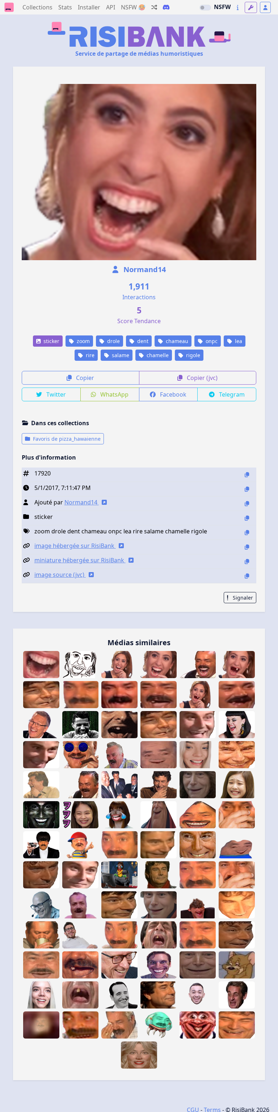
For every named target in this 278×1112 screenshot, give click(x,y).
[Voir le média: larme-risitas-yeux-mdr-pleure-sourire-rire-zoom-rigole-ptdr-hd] (198, 874)
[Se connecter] (265, 7)
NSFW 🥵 (133, 7)
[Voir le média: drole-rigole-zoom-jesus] (237, 934)
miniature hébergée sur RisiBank (80, 560)
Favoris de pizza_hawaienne (66, 438)
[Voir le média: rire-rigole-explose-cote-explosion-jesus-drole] (41, 784)
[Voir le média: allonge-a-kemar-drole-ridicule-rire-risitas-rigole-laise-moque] (80, 934)
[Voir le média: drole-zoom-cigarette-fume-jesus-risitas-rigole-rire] (158, 724)
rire (89, 355)
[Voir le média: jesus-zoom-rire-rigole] (237, 1025)
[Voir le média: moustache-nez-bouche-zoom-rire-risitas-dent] (80, 964)
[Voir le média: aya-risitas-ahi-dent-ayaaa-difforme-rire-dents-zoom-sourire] (80, 1025)
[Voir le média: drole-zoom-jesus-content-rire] (237, 754)
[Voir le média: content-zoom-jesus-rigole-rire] (80, 874)
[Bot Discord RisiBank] (166, 7)
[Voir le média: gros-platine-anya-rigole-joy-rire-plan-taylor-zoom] (41, 995)
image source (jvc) (60, 575)
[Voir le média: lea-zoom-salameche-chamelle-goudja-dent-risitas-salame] (237, 664)
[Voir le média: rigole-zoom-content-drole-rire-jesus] (198, 724)
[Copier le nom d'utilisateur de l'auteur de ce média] (246, 503)
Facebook (172, 394)
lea (237, 341)
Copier (84, 378)
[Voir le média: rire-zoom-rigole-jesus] (158, 844)
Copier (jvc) (201, 378)
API (110, 7)
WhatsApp (114, 394)
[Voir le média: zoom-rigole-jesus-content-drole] (41, 874)
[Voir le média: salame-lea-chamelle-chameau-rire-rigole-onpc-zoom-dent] (158, 664)
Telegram (231, 394)
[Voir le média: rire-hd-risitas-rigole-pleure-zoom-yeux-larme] (198, 934)
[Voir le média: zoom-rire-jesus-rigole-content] (119, 904)
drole (113, 341)
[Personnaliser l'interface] (251, 7)
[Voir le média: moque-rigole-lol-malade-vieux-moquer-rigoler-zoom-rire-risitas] (158, 754)
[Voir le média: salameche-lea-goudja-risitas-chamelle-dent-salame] (198, 694)
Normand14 (144, 269)
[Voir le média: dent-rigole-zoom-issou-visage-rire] (158, 694)
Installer (89, 7)
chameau (176, 341)
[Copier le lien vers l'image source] (246, 576)
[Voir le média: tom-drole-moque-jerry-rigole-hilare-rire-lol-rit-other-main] (237, 964)
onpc (211, 341)
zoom (82, 341)
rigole (192, 355)
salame (119, 355)
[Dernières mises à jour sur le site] (237, 7)
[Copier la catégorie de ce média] (246, 518)
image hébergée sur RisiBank (75, 546)
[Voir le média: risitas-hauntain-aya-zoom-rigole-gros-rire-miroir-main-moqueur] (237, 814)
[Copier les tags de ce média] (246, 532)
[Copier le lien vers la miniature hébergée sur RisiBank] (246, 561)
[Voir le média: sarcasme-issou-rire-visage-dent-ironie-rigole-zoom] (80, 694)
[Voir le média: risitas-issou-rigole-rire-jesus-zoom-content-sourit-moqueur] (158, 995)
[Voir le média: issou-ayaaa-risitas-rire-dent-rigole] (80, 784)
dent (142, 341)
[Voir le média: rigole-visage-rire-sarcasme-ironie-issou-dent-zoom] (237, 694)
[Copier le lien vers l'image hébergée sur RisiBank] (246, 547)
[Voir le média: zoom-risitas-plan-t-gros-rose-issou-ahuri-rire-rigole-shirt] (80, 904)
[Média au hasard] (154, 7)
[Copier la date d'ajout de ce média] (246, 489)
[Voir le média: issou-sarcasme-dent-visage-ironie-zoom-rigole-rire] (119, 694)
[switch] (205, 7)
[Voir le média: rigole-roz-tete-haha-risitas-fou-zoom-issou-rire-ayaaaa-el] (119, 754)
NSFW (222, 7)
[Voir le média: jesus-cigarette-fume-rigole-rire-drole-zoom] (41, 694)
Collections (37, 7)
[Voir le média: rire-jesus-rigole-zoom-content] (237, 904)
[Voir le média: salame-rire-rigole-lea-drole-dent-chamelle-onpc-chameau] (119, 664)
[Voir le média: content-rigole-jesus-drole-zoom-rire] (41, 754)
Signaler (242, 597)
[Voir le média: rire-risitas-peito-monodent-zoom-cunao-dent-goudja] (41, 1025)
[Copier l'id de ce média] (246, 474)
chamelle (157, 355)
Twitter (55, 394)
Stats (65, 7)
